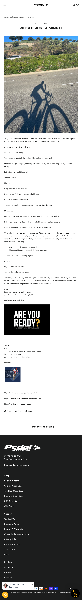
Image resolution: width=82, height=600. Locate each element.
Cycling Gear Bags (13, 485)
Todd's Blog (13, 17)
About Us (8, 567)
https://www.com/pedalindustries (22, 398)
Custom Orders (11, 480)
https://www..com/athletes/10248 (20, 393)
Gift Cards (9, 506)
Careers (8, 577)
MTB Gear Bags (11, 501)
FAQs (6, 554)
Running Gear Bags (13, 496)
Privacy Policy (11, 539)
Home (6, 17)
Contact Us (9, 518)
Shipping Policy (11, 524)
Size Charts (9, 549)
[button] (75, 593)
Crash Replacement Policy (16, 534)
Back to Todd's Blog (43, 426)
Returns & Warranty (13, 529)
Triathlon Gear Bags (13, 490)
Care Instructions (12, 544)
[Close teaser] (70, 588)
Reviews (8, 572)
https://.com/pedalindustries (18, 404)
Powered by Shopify (65, 593)
